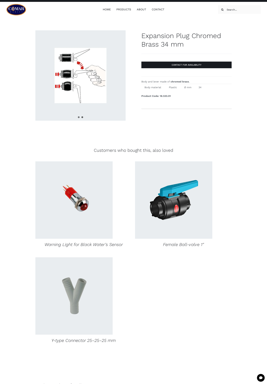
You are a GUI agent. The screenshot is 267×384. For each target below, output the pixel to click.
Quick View (94, 200)
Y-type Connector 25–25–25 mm (83, 340)
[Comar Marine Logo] (16, 4)
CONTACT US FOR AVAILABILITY (64, 200)
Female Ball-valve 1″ (183, 244)
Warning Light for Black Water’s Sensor (83, 244)
